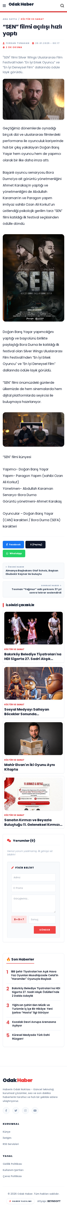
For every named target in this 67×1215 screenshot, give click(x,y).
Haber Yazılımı (22, 1201)
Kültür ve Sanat (32, 19)
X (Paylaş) (36, 544)
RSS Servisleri (11, 1144)
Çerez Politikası (12, 1176)
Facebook (15, 544)
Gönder (44, 929)
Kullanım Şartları (13, 1170)
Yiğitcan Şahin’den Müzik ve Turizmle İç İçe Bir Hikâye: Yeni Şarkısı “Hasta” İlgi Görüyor (32, 1008)
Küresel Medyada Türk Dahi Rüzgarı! (31, 1036)
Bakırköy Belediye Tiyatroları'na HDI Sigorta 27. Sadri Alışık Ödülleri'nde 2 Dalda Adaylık (36, 992)
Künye (6, 1131)
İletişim (7, 1138)
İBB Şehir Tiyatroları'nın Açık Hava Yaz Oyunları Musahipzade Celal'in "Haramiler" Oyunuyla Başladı (34, 975)
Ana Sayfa (10, 19)
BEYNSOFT (54, 1201)
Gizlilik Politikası (12, 1164)
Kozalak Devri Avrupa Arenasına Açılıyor (34, 1023)
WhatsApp (16, 553)
